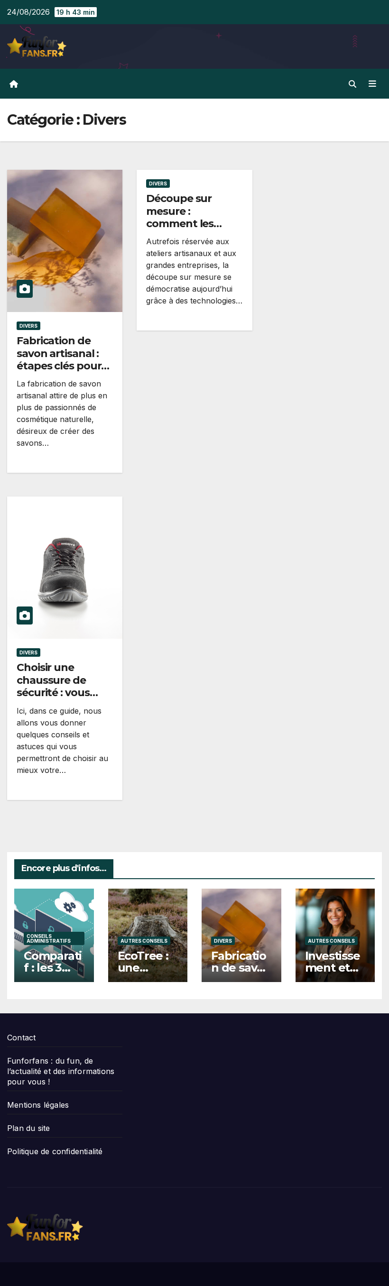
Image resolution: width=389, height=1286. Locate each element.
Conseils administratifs (49, 938)
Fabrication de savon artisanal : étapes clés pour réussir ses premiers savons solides (59, 372)
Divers (28, 326)
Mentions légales (38, 1105)
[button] (352, 84)
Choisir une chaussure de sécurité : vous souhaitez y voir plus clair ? (56, 692)
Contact (21, 1037)
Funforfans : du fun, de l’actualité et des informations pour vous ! (60, 1071)
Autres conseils (143, 941)
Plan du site (28, 1128)
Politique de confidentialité (55, 1151)
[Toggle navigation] (372, 83)
